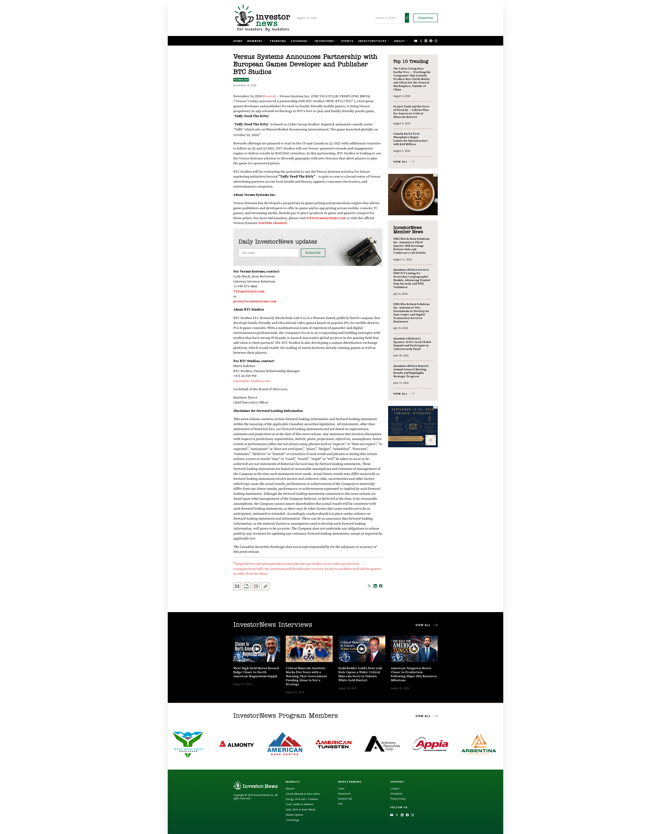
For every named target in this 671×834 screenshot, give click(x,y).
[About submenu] (407, 40)
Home (238, 41)
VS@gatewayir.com (249, 291)
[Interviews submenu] (336, 40)
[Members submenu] (264, 40)
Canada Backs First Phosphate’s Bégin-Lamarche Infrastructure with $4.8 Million (410, 139)
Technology (241, 79)
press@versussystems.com (254, 301)
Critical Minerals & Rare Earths (303, 793)
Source (269, 96)
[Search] (407, 18)
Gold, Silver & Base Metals (301, 809)
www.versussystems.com (326, 218)
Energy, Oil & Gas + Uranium (302, 799)
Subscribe (425, 18)
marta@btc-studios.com (251, 381)
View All (400, 161)
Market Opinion (294, 814)
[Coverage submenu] (309, 40)
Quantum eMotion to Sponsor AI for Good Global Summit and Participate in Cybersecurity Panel (412, 344)
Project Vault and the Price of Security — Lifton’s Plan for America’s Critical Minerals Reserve (411, 112)
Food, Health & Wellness (300, 804)
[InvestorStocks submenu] (388, 40)
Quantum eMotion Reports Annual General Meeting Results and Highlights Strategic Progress (411, 371)
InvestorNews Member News (408, 230)
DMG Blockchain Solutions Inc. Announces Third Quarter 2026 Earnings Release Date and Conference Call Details (411, 246)
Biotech (290, 788)
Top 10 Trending (410, 62)
